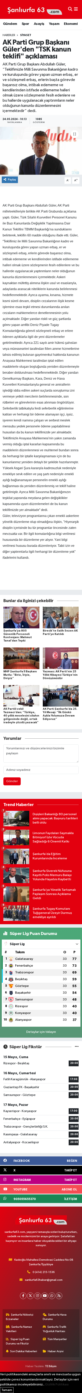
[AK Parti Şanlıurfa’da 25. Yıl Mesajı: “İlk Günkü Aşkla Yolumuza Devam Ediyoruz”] (61, 695)
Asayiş (39, 24)
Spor (25, 24)
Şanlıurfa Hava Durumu (55, 1317)
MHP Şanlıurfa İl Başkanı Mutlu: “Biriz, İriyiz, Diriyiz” (20, 675)
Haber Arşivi (55, 1351)
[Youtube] (44, 1296)
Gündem (10, 24)
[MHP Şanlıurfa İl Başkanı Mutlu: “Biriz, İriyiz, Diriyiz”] (21, 658)
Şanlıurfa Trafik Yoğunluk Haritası (54, 1329)
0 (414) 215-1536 (44, 1272)
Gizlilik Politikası (57, 1384)
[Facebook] (23, 1296)
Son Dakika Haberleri (23, 1351)
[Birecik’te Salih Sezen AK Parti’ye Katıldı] (61, 617)
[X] (30, 1296)
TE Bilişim (51, 1366)
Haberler (9, 35)
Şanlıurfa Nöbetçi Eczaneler (19, 1317)
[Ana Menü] (76, 9)
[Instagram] (37, 1296)
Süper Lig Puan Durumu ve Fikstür (18, 1341)
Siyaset (25, 35)
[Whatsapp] (52, 1296)
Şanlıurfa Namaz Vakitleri (19, 1329)
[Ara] (70, 9)
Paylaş (12, 179)
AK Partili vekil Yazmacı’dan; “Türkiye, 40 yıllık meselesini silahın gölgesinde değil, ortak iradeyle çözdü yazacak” (21, 716)
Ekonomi (71, 24)
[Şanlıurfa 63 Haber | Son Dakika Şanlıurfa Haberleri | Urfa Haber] (33, 9)
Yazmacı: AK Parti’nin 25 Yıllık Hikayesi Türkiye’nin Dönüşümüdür (60, 675)
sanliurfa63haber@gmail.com (43, 1279)
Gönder (12, 781)
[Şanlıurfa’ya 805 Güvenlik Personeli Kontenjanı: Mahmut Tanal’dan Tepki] (21, 617)
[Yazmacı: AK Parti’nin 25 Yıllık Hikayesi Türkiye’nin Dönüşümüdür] (61, 658)
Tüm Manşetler (57, 1339)
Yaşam (54, 24)
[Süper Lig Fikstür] (77, 1047)
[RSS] (59, 1296)
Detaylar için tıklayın (41, 1032)
